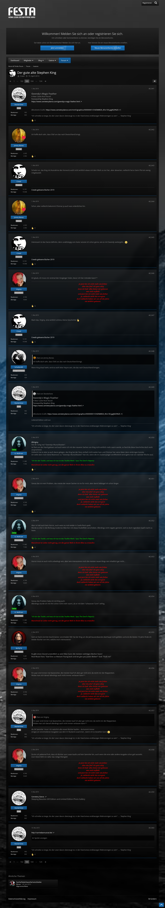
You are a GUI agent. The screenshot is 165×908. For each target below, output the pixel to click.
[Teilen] (155, 81)
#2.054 (151, 596)
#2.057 (151, 710)
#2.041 (151, 88)
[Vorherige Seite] (10, 81)
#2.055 (151, 632)
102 (21, 81)
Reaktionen (14, 112)
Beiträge (13, 115)
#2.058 (151, 749)
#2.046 (151, 273)
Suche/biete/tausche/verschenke (28, 882)
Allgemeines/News (22, 886)
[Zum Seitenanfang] (161, 905)
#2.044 (151, 201)
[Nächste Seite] (45, 81)
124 (40, 81)
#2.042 (151, 129)
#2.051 (151, 479)
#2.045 (151, 237)
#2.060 (151, 828)
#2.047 (151, 315)
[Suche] (156, 3)
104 (31, 81)
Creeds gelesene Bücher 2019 (42, 190)
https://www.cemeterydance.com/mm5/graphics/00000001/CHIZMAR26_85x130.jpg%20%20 (82, 110)
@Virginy (34, 442)
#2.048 (151, 351)
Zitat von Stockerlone (44, 394)
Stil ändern (152, 899)
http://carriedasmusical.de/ (41, 832)
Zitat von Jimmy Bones (45, 358)
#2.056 (151, 668)
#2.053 (151, 556)
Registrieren (147, 3)
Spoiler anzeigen (40, 838)
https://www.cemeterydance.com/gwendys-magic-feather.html (55, 101)
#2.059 (151, 792)
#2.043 (151, 165)
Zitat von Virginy (42, 717)
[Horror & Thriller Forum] (21, 12)
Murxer (18, 884)
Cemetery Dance (38, 797)
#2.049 (151, 387)
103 (26, 81)
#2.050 (151, 437)
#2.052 (151, 520)
